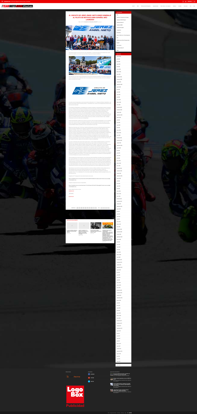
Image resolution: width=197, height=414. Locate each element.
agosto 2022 (119, 178)
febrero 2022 (119, 193)
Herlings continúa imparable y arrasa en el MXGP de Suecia (122, 379)
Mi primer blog (14, 1)
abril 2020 (118, 249)
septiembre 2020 (119, 236)
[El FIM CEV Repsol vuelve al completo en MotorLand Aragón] (72, 225)
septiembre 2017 (119, 328)
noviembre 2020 (119, 231)
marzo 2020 (119, 252)
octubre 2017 (119, 325)
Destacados (91, 21)
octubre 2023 (119, 142)
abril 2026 (118, 66)
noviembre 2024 (119, 109)
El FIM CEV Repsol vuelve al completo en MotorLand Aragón (72, 231)
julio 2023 (118, 150)
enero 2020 (118, 257)
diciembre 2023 (119, 137)
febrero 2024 (119, 132)
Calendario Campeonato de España (123, 17)
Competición (86, 21)
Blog (117, 14)
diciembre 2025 (119, 76)
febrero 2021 (119, 224)
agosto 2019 (119, 269)
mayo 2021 (118, 216)
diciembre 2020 (119, 229)
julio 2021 (118, 211)
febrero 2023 (119, 163)
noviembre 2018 (119, 292)
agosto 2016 (119, 353)
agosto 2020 (119, 239)
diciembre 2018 (119, 290)
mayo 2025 (118, 94)
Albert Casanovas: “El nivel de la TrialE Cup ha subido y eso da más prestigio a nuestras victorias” (83, 232)
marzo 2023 (119, 160)
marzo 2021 (119, 221)
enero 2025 (118, 104)
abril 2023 (118, 158)
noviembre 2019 (119, 262)
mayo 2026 (118, 64)
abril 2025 (118, 97)
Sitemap (122, 412)
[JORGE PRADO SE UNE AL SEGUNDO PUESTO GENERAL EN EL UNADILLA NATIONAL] (111, 390)
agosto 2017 (119, 330)
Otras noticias (119, 45)
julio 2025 (118, 89)
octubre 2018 (119, 295)
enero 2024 (118, 135)
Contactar (118, 412)
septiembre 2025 (119, 84)
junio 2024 (118, 122)
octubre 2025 (119, 81)
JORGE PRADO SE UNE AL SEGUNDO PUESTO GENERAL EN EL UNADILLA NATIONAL (121, 390)
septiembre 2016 (119, 351)
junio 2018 (118, 305)
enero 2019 (118, 287)
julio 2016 (118, 356)
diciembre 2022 (119, 168)
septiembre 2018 (119, 297)
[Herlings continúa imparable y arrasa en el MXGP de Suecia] (111, 379)
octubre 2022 (119, 173)
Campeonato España (120, 27)
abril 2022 (118, 188)
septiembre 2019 (119, 267)
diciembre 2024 (119, 107)
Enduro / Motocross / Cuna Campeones (123, 35)
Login (125, 412)
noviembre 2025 (119, 79)
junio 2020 (118, 244)
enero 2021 (118, 226)
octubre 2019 (119, 264)
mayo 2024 (118, 125)
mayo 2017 (118, 338)
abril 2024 (118, 127)
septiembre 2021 (119, 206)
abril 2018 (118, 310)
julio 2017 (118, 333)
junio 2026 (118, 61)
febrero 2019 (119, 285)
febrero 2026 (119, 71)
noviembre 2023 (119, 140)
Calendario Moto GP (120, 22)
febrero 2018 (119, 315)
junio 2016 (118, 358)
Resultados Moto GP (120, 47)
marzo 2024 (119, 130)
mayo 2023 (118, 155)
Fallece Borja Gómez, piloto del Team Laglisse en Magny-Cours (95, 231)
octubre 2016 (119, 348)
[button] (83, 65)
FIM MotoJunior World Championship (123, 40)
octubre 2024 (119, 112)
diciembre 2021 (119, 198)
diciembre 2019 (119, 259)
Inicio (109, 412)
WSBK (118, 50)
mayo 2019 (118, 277)
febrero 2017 (119, 343)
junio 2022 (118, 183)
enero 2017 (118, 346)
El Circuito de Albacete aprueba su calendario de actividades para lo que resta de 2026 (121, 374)
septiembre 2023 (119, 145)
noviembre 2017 (119, 323)
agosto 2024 (119, 117)
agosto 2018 (119, 300)
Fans (117, 37)
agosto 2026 (119, 56)
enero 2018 (118, 318)
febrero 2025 (119, 102)
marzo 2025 (119, 99)
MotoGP (95, 21)
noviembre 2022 (119, 170)
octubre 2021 (119, 203)
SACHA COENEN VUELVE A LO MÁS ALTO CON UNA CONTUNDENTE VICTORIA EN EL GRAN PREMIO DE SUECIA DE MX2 (121, 384)
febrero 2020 (119, 254)
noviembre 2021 (119, 201)
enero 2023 (118, 165)
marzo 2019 (119, 282)
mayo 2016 (118, 361)
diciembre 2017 (119, 320)
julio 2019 (118, 272)
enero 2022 (118, 196)
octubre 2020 (119, 234)
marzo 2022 (119, 191)
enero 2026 (118, 74)
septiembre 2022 (119, 175)
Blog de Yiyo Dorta (113, 412)
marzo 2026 (119, 69)
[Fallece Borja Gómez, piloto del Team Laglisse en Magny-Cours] (95, 225)
